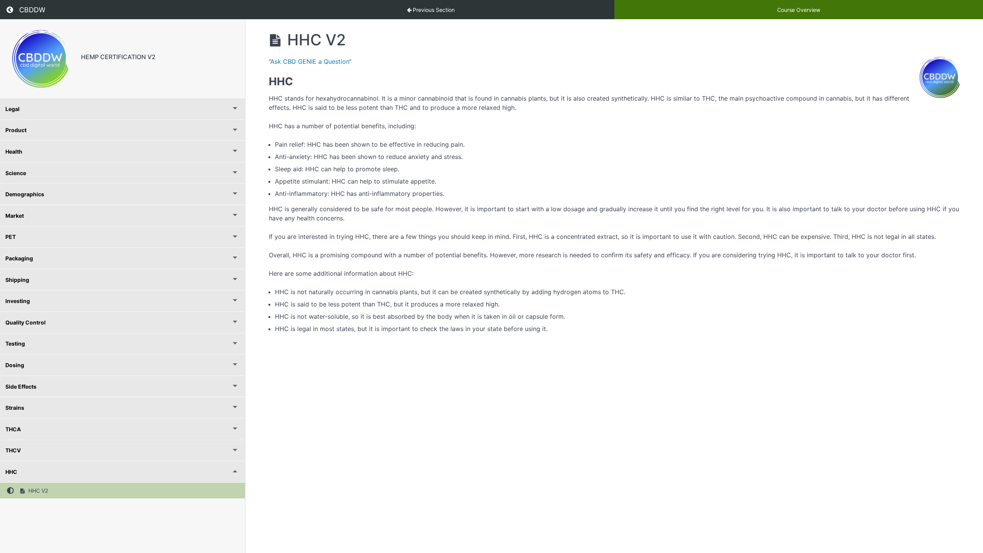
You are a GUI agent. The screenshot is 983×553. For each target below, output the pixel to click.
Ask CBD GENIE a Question (309, 61)
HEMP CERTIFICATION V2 (118, 57)
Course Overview (798, 10)
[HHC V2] (40, 59)
